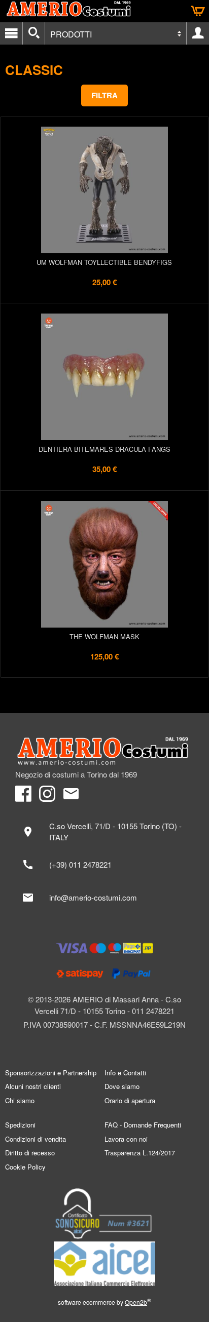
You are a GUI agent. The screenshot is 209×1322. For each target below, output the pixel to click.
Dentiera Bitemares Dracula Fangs (104, 449)
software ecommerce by (104, 1302)
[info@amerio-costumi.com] (104, 897)
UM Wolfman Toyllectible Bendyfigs (104, 262)
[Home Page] (104, 751)
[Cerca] (34, 33)
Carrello (198, 11)
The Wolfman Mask (104, 636)
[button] (104, 95)
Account (198, 33)
